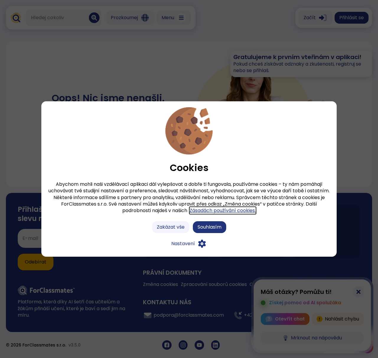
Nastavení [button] (183, 243)
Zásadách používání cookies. (223, 210)
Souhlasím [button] (209, 227)
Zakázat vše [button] (171, 227)
